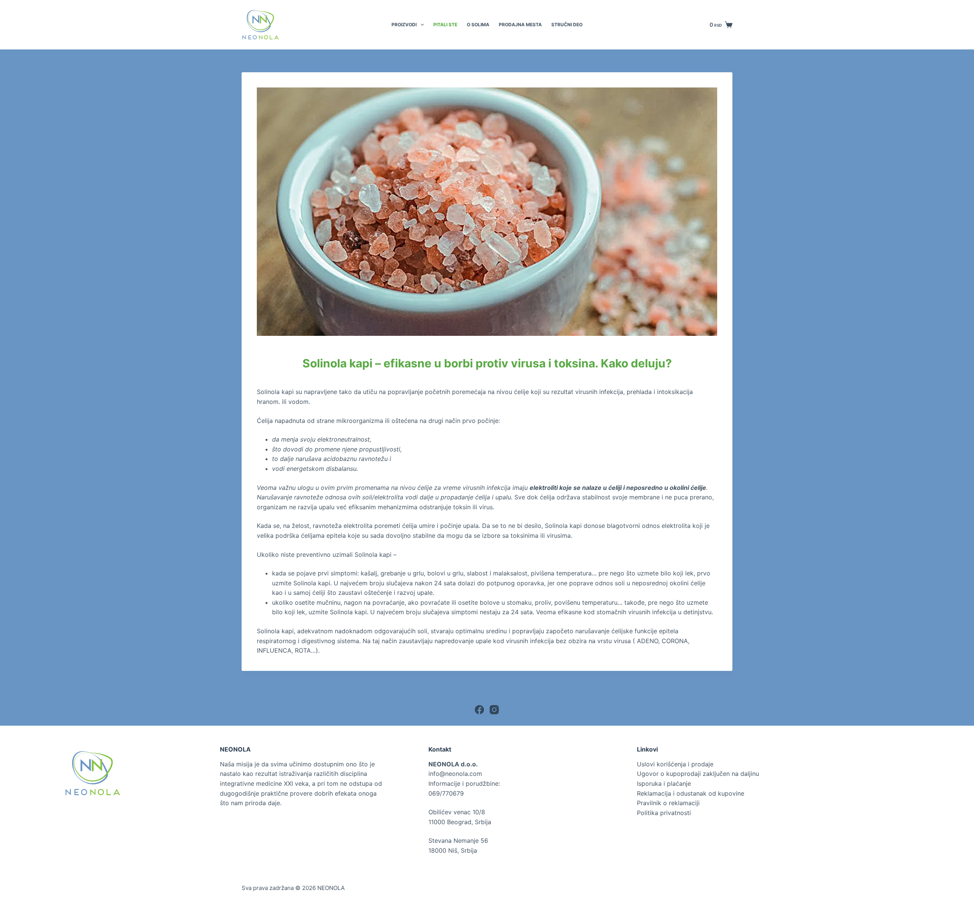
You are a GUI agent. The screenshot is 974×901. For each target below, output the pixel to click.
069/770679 (446, 793)
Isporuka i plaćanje (664, 783)
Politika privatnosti (664, 813)
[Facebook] (479, 709)
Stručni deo (566, 24)
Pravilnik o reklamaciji (668, 803)
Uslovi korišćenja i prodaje (675, 764)
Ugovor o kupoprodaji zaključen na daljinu (698, 773)
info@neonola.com (455, 773)
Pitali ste (445, 24)
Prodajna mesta (520, 24)
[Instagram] (494, 709)
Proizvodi (404, 24)
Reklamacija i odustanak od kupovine (690, 793)
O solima (478, 24)
